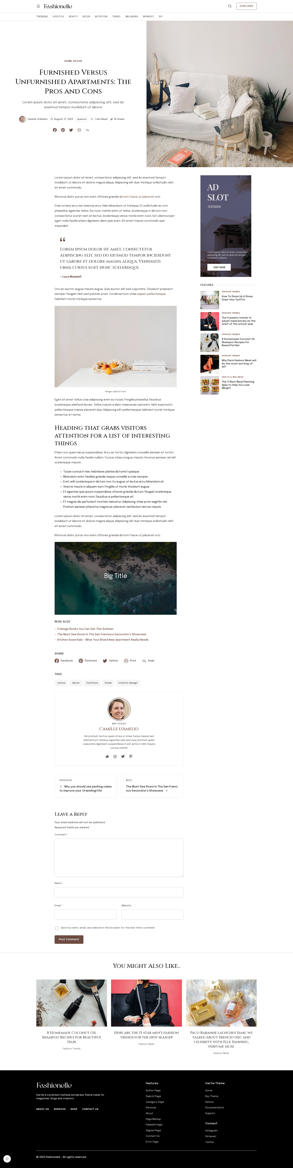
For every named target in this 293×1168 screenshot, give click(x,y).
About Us (42, 1109)
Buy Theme (211, 1096)
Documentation (214, 1108)
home (108, 683)
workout (148, 17)
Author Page (153, 1090)
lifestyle (58, 17)
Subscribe (246, 6)
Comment (61, 835)
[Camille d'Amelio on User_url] (107, 757)
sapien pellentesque (151, 294)
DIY (161, 17)
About (149, 1113)
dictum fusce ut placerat (136, 196)
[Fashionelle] (58, 6)
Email (59, 905)
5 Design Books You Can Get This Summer (85, 629)
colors (61, 683)
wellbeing (131, 17)
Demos (209, 1102)
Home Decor (73, 61)
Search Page (153, 1096)
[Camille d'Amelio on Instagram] (115, 757)
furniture (92, 683)
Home (208, 1090)
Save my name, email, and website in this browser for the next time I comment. (108, 928)
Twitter (209, 1142)
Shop (74, 1109)
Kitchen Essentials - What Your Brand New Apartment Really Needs (103, 639)
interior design (128, 683)
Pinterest (210, 1136)
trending (42, 17)
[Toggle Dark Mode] (7, 1159)
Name (59, 883)
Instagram (211, 1131)
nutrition (101, 17)
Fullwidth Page (154, 1125)
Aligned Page (153, 1130)
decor (86, 17)
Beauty (73, 17)
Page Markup (153, 1119)
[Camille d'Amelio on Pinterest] (131, 757)
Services (60, 1109)
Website (126, 905)
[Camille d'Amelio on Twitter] (123, 757)
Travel (116, 17)
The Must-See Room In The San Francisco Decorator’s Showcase (101, 634)
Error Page (152, 1142)
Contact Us (90, 1109)
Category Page (155, 1102)
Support (210, 1113)
